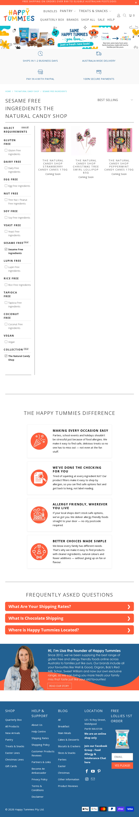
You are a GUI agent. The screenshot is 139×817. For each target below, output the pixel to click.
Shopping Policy (41, 744)
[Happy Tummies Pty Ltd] (19, 15)
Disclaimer (38, 796)
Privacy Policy (39, 779)
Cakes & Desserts (68, 739)
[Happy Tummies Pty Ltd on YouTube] (93, 771)
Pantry (9, 739)
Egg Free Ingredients (19, 185)
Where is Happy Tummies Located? (43, 630)
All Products (12, 726)
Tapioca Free (10, 294)
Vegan (9, 335)
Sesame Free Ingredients (15, 251)
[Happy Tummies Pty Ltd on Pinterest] (99, 771)
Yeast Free (12, 225)
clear (26, 242)
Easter (62, 766)
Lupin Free (12, 260)
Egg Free (11, 179)
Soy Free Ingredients (19, 217)
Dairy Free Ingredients (14, 169)
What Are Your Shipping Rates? (39, 606)
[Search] (125, 15)
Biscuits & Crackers (69, 746)
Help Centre (39, 731)
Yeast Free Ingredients (14, 233)
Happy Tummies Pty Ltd (29, 809)
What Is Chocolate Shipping (35, 618)
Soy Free (11, 211)
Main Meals (64, 733)
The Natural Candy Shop (19, 357)
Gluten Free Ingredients (14, 152)
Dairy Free (12, 161)
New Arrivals (12, 733)
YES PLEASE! (122, 765)
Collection (13, 349)
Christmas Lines (14, 759)
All (59, 719)
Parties (62, 759)
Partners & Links (41, 762)
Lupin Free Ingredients (14, 268)
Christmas (64, 772)
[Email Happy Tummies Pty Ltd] (93, 779)
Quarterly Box (13, 719)
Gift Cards (11, 766)
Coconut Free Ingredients (15, 326)
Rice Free (11, 278)
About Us (37, 724)
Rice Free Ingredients (19, 284)
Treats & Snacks (14, 746)
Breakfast (63, 726)
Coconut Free (11, 316)
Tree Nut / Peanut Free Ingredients (17, 201)
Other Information (68, 779)
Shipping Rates (40, 738)
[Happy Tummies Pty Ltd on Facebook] (87, 771)
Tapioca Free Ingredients (15, 304)
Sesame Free (13, 243)
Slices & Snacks (66, 753)
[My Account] (119, 15)
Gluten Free (10, 142)
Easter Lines (12, 753)
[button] (68, 11)
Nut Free (11, 193)
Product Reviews (68, 786)
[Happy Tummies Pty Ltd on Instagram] (87, 779)
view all (25, 127)
